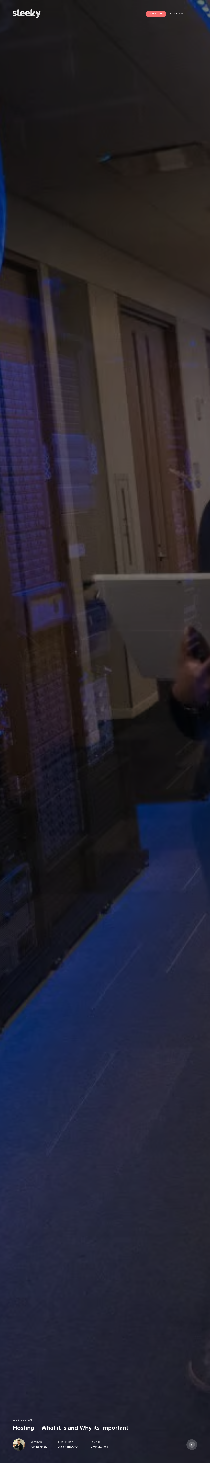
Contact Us (156, 13)
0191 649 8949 (178, 13)
